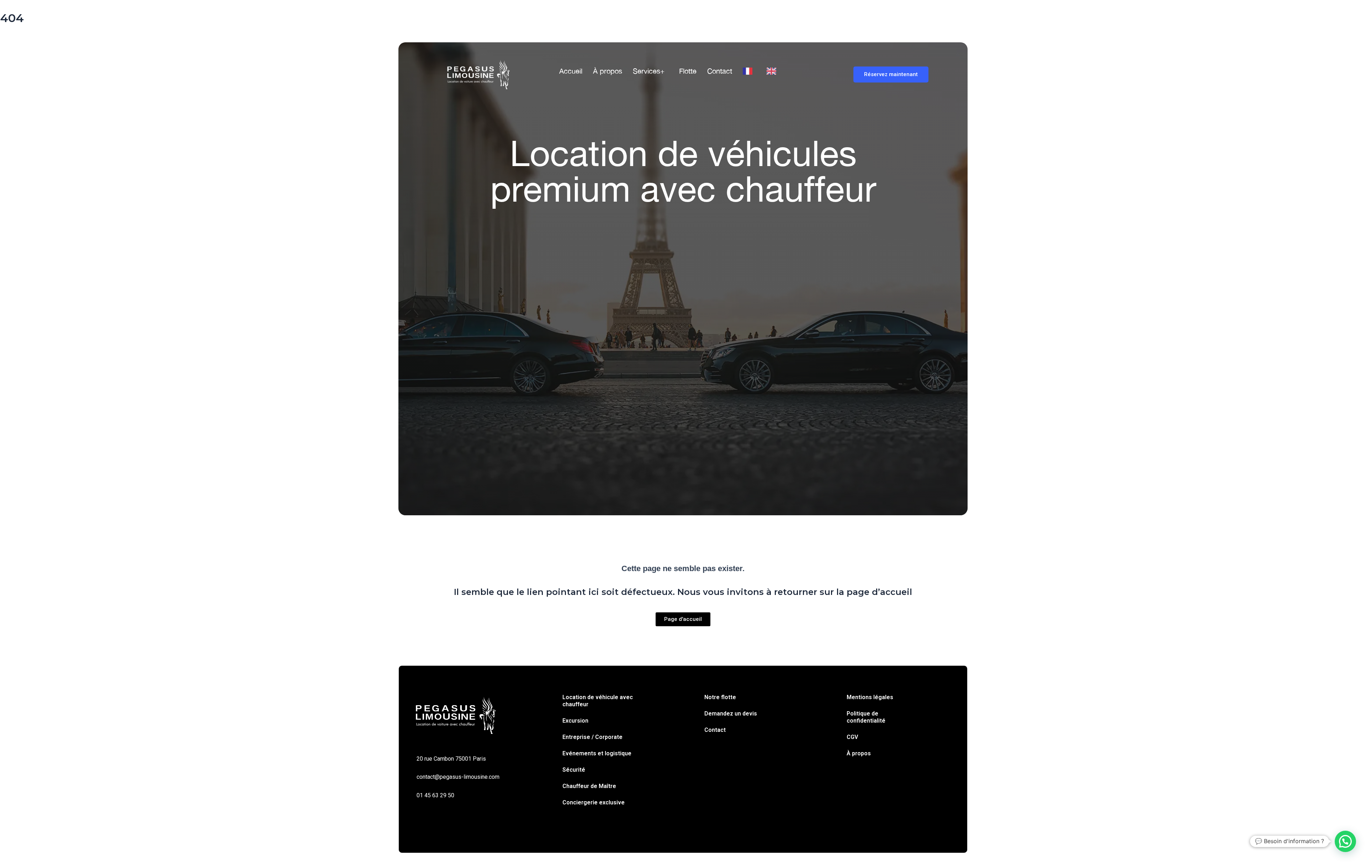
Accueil (570, 71)
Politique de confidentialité (866, 717)
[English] (773, 71)
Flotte (688, 71)
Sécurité (573, 769)
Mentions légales (870, 697)
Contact (719, 71)
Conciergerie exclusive (593, 802)
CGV (852, 737)
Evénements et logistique (596, 753)
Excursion (575, 720)
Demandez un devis (730, 713)
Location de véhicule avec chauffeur (597, 701)
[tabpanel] (683, 310)
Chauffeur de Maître (589, 786)
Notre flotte (720, 697)
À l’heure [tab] (545, 275)
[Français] (749, 71)
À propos (607, 71)
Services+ (649, 71)
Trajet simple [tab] (466, 275)
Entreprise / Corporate (592, 737)
